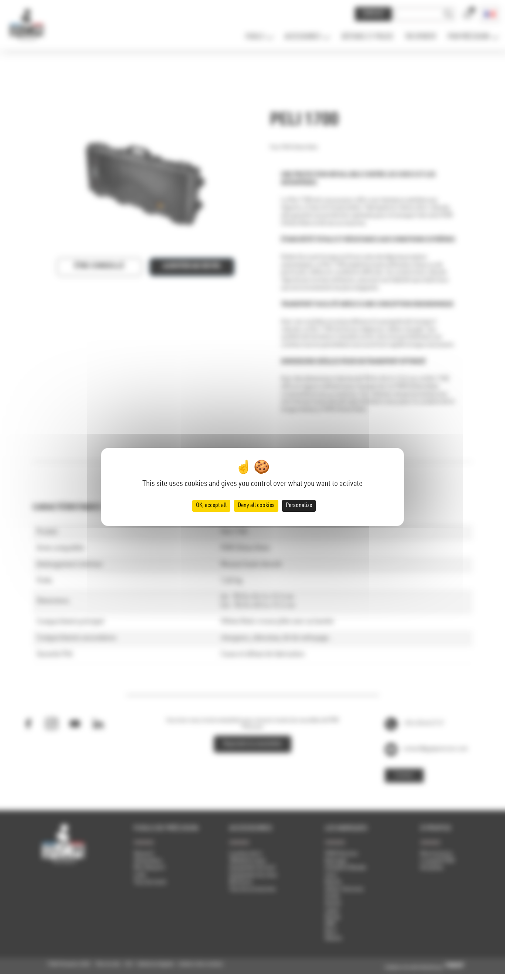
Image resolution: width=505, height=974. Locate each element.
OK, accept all (211, 506)
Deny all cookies (256, 506)
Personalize (299, 506)
